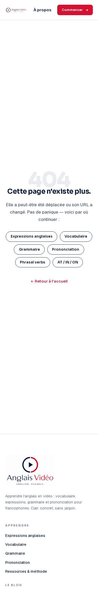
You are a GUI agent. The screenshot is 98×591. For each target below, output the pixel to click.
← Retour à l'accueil (49, 281)
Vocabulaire (76, 236)
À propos (42, 10)
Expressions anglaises (32, 236)
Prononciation (65, 249)
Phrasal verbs (32, 262)
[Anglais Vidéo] (30, 471)
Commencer (72, 10)
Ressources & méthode (26, 571)
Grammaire (29, 249)
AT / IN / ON (67, 262)
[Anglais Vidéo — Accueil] (16, 10)
